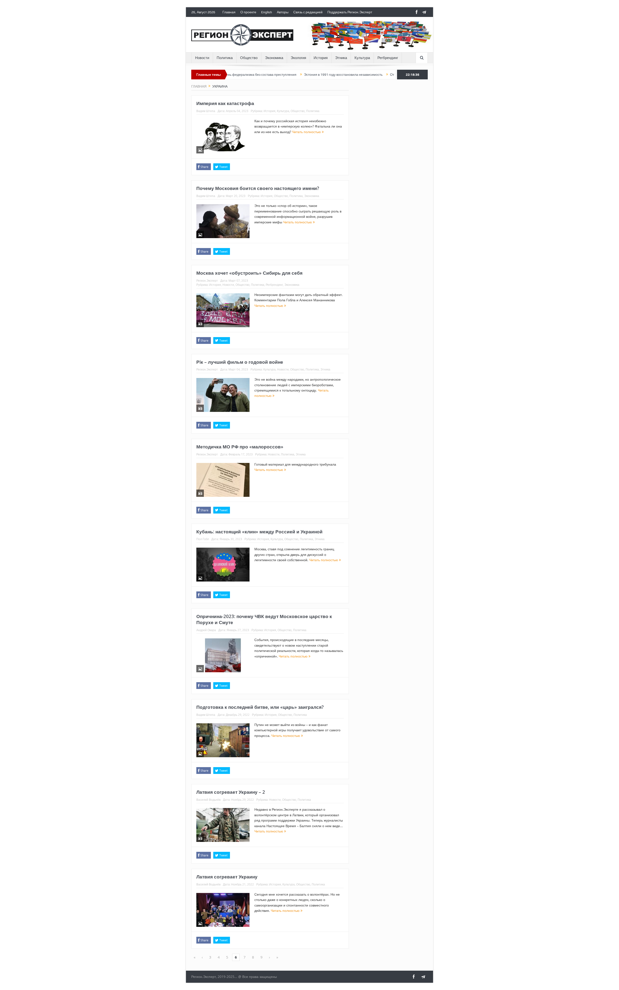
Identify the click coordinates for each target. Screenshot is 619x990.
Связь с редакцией (308, 12)
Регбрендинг (387, 58)
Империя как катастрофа (225, 103)
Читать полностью (307, 131)
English (266, 12)
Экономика (274, 58)
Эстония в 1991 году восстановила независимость (312, 74)
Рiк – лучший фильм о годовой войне (239, 362)
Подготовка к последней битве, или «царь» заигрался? (260, 707)
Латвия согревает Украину (227, 877)
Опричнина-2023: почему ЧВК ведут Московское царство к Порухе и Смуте (264, 619)
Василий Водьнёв (208, 799)
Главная (229, 12)
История (321, 58)
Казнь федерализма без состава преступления (228, 74)
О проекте (248, 12)
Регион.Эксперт (207, 280)
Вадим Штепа (205, 111)
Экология (298, 58)
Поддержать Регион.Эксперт (349, 12)
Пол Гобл (202, 539)
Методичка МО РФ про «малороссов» (239, 447)
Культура (362, 58)
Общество (249, 58)
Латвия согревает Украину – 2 (230, 792)
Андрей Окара (206, 630)
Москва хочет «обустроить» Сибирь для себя (249, 273)
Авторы (282, 12)
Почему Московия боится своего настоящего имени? (257, 188)
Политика (225, 58)
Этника (341, 58)
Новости (202, 58)
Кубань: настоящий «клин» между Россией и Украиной (259, 532)
